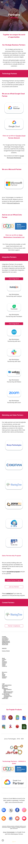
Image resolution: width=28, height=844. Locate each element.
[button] (2, 2)
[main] (14, 15)
